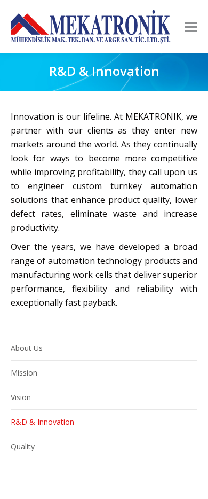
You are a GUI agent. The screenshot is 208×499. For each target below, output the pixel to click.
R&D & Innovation (42, 422)
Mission (24, 373)
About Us (27, 348)
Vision (21, 397)
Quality (23, 446)
